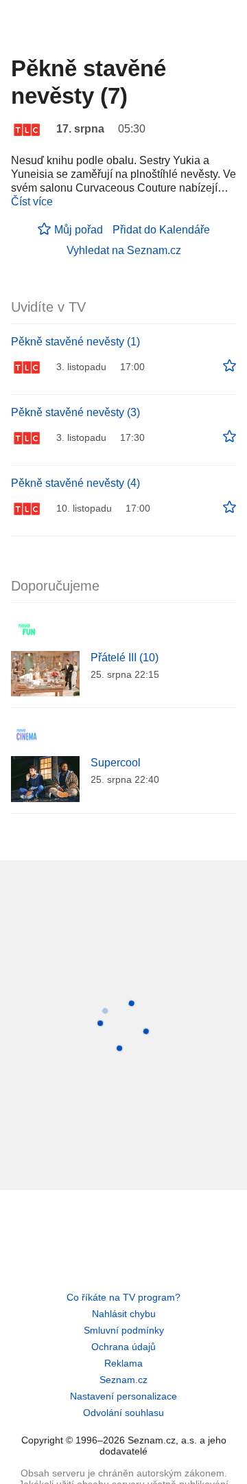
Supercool (116, 762)
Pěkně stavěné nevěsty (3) (75, 412)
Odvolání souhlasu (123, 1412)
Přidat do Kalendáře (161, 230)
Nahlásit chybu (124, 1313)
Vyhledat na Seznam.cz (124, 250)
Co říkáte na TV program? (123, 1297)
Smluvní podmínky (124, 1330)
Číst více (32, 201)
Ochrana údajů (123, 1346)
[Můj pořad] (229, 366)
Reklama (123, 1363)
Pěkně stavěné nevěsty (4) (75, 483)
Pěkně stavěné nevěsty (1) (75, 341)
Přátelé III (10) (124, 657)
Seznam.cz (123, 1379)
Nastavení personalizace (123, 1396)
